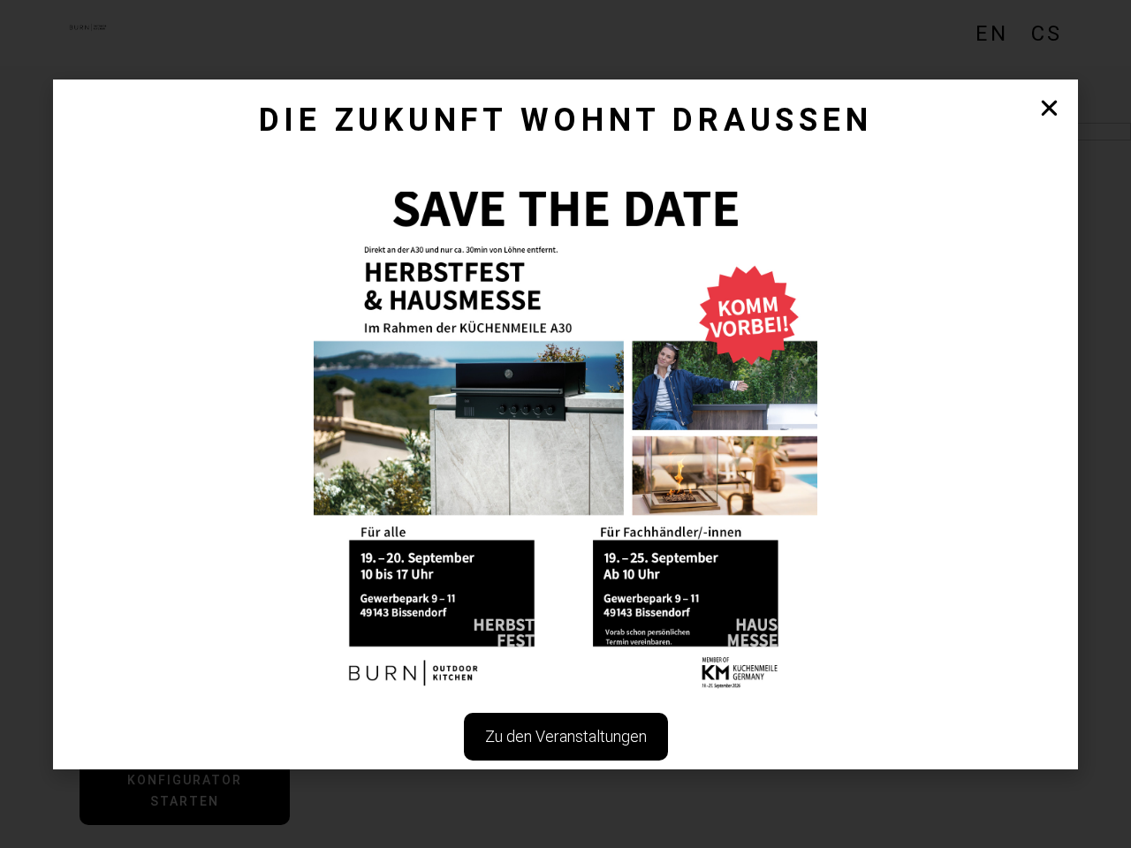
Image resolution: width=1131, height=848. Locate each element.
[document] (565, 424)
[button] (1049, 108)
